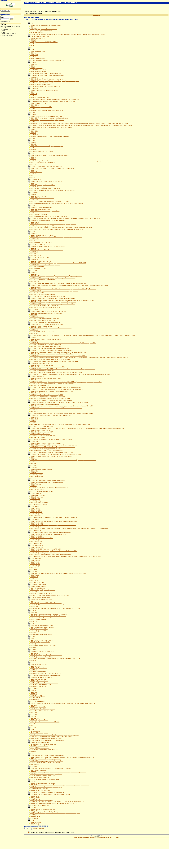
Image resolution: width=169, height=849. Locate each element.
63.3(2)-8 (33, 170)
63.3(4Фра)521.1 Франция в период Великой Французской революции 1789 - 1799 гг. (55, 658)
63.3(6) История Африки (37, 696)
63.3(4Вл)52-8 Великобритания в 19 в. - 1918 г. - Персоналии (48, 616)
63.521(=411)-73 (35, 798)
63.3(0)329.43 (34, 88)
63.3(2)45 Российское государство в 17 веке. (43, 226)
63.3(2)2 (32, 175)
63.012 (32, 23)
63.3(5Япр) (33, 694)
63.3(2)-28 (33, 159)
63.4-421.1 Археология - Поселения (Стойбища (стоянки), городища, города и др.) (54, 735)
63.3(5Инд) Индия (35, 666)
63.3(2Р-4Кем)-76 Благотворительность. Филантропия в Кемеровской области (53, 517)
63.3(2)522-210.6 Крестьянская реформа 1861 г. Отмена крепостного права (52, 298)
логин (2, 15)
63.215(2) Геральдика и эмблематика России (43, 29)
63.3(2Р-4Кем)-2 (35, 508)
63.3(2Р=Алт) (34, 580)
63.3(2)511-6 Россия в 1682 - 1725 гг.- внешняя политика (46, 250)
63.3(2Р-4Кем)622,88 (36, 536)
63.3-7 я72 (33, 727)
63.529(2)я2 (33, 814)
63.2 (31, 27)
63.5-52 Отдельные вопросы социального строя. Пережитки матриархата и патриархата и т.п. (58, 772)
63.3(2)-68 (33, 164)
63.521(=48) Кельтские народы (39, 805)
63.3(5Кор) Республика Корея (39, 681)
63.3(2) (32, 153)
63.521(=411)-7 (34, 796)
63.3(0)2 (32, 66)
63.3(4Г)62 (33, 623)
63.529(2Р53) (34, 818)
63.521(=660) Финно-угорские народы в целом (44, 811)
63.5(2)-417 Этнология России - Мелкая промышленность (47, 755)
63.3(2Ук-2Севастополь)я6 (38, 586)
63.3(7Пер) (33, 712)
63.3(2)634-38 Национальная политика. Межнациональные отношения (51, 439)
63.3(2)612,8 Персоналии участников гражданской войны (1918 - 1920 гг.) (51, 354)
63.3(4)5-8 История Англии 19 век (40, 597)
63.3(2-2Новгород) (35, 493)
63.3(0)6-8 (33, 114)
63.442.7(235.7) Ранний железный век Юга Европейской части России (51, 736)
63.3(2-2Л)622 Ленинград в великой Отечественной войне (47, 480)
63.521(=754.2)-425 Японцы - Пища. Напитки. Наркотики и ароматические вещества (55, 813)
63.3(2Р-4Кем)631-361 (36, 545)
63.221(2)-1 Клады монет (37, 38)
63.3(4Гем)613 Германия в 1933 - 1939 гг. (42, 625)
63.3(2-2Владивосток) (36, 474)
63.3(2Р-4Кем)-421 (35, 515)
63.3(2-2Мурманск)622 (37, 489)
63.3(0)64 (33, 133)
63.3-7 (32, 725)
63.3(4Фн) (33, 647)
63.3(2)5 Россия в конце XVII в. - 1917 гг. (42, 235)
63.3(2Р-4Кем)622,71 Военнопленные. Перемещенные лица (48, 534)
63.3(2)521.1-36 (34, 281)
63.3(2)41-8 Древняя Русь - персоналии (42, 187)
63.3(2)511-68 (34, 252)
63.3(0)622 (33, 129)
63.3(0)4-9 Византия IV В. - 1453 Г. (40, 97)
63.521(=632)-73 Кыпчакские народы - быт (42, 809)
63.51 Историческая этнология (39, 777)
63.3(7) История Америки (37, 701)
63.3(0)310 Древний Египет (38, 71)
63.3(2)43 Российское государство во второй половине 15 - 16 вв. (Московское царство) (56, 203)
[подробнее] (28, 832)
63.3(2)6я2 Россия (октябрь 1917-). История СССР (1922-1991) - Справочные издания (55, 454)
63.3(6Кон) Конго (35, 699)
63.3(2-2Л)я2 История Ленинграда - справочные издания (47, 482)
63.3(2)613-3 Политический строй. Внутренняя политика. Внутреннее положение (54, 361)
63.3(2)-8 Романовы (36, 172)
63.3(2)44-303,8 (34, 222)
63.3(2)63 (33, 421)
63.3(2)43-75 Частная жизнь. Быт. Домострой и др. (45, 211)
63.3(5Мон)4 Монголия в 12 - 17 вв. (40, 684)
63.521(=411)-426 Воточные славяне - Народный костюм (47, 792)
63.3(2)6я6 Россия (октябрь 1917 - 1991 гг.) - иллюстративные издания (51, 456)
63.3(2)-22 (33, 157)
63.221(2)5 (33, 40)
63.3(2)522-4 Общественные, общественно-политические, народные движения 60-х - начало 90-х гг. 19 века (62, 300)
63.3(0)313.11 (34, 77)
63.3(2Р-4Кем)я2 (35, 564)
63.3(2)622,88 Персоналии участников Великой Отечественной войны (51, 400)
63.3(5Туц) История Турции (38, 686)
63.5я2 (32, 820)
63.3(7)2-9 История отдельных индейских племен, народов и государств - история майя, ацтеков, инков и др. (62, 703)
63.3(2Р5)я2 (33, 569)
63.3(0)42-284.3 (34, 105)
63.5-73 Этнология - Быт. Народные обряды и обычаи (46, 774)
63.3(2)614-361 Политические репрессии (42, 370)
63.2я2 (32, 45)
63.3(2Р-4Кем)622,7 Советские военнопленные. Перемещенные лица (50, 532)
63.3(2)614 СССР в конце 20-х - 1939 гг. (41, 365)
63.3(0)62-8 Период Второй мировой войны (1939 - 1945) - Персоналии (51, 127)
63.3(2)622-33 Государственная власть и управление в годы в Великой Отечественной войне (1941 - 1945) (61, 406)
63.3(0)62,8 (33, 122)
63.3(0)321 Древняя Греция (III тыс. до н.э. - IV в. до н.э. (47, 79)
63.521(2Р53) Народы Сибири (39, 788)
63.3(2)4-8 (33, 183)
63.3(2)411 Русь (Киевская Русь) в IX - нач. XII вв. (45, 188)
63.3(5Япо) (33, 692)
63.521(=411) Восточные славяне (40, 790)
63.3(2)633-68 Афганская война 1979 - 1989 (43, 435)
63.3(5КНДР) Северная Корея (39, 679)
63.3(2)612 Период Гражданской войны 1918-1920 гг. (45, 346)
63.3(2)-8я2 (33, 174)
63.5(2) (32, 753)
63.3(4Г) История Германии (38, 619)
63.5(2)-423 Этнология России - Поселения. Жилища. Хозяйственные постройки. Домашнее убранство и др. (62, 757)
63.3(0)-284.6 (34, 55)
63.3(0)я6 (33, 148)
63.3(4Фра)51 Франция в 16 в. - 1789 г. (41, 657)
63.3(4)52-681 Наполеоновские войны (41, 599)
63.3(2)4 (32, 177)
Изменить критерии (38, 828)
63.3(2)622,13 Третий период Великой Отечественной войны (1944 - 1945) (52, 391)
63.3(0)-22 (33, 53)
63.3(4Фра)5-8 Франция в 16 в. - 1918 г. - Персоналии (46, 655)
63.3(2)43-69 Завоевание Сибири (40, 209)
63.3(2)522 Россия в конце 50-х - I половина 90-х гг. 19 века (47, 296)
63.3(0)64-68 (34, 135)
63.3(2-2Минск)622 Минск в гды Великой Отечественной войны (49, 487)
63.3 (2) (32, 49)
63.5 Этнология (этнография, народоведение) (44, 749)
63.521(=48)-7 (34, 807)
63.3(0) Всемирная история (38, 51)
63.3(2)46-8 (33, 233)
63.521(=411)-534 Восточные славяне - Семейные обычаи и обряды (50, 794)
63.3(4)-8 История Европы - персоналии (42, 592)
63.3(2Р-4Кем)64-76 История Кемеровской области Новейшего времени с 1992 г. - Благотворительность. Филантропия (65, 556)
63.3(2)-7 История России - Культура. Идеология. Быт (46, 166)
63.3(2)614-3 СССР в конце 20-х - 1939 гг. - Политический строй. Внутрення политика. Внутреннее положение (62, 369)
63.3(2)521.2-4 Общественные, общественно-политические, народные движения (54, 291)
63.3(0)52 (33, 109)
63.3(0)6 (32, 112)
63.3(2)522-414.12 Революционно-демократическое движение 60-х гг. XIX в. (52, 304)
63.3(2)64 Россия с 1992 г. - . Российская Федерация (45, 443)
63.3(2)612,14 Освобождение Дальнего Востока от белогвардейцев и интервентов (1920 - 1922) (58, 352)
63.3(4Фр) (33, 649)
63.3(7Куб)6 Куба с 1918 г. (38, 707)
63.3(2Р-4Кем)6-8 (35, 527)
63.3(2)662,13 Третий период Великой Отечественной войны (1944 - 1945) (52, 452)
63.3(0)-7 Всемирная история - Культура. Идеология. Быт (47, 60)
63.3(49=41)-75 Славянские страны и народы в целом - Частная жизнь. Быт (52, 605)
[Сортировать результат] (30, 828)
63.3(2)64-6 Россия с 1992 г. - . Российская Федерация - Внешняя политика (52, 447)
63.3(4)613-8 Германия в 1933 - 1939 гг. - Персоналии (46, 603)
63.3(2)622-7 (34, 409)
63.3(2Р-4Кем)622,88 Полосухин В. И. (41, 538)
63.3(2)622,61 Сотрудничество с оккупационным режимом (47, 396)
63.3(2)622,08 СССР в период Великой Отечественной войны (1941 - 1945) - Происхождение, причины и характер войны (66, 382)
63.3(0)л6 (33, 142)
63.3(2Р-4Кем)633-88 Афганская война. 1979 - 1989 (45, 549)
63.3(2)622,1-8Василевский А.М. (39, 385)
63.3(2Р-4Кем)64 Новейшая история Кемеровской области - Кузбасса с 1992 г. (53, 551)
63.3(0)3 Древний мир (36, 68)
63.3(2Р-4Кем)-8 (35, 519)
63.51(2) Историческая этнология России (42, 783)
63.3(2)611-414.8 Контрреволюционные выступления (45, 344)
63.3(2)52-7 (33, 270)
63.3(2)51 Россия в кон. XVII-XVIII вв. (41, 242)
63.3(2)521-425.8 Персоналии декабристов (42, 279)
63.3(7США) (33, 716)
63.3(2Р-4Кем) (34, 506)
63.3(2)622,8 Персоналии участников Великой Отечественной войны (50, 398)
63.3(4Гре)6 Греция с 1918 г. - (39, 629)
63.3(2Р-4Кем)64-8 (35, 558)
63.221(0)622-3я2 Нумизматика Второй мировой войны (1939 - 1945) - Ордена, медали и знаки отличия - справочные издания (67, 34)
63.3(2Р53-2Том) (35, 579)
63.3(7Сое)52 (34, 714)
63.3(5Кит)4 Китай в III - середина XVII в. (42, 677)
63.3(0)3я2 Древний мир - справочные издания (44, 90)
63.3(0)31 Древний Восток (38, 69)
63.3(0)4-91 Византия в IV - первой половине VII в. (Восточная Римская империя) (54, 99)
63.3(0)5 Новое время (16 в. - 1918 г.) (41, 107)
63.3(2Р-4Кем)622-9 (36, 543)
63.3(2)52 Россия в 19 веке (38, 268)
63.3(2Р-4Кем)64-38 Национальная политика (43, 553)
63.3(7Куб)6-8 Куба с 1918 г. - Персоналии (42, 709)
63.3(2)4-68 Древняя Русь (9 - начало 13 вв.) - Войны (46, 181)
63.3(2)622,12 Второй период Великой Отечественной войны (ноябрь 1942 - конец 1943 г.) (56, 389)
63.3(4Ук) (33, 644)
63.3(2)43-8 (33, 213)
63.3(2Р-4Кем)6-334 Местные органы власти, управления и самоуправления (53, 525)
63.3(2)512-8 (34, 259)
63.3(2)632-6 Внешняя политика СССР (41, 432)
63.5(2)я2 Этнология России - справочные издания (45, 762)
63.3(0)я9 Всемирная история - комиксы (42, 151)
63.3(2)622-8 (34, 411)
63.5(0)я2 (33, 751)
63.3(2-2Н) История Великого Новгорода (42, 491)
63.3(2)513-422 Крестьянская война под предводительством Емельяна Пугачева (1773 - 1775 (58, 263)
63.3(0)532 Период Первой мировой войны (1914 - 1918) (46, 110)
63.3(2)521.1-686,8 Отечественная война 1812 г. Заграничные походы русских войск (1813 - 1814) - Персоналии (63, 289)
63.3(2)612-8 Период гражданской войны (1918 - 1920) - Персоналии (50, 359)
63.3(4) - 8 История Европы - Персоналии (42, 590)
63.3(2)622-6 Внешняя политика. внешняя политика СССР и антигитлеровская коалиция (56, 408)
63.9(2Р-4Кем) (34, 824)
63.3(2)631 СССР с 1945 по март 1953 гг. (42, 426)
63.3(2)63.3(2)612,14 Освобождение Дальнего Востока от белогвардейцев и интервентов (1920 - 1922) (60, 424)
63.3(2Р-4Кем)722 (35, 560)
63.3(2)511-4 (33, 248)
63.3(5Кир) (33, 670)
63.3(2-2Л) (33, 478)
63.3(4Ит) (33, 636)
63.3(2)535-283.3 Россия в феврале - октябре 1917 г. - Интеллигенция (50, 328)
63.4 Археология (35, 731)
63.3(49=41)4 (34, 606)
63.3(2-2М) (33, 486)
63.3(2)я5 (33, 463)
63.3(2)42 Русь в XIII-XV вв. (38, 196)
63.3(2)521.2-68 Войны (37, 292)
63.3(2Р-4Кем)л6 (35, 562)
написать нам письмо (6, 35)
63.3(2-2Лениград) (35, 484)
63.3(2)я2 (33, 461)
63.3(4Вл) (33, 610)
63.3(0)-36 (33, 56)
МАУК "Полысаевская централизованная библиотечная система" (93, 837)
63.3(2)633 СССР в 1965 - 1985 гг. (40, 434)
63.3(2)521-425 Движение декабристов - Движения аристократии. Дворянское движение (56, 276)
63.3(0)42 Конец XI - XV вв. (38, 103)
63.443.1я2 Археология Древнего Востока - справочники (47, 740)
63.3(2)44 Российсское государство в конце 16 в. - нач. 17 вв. (48, 216)
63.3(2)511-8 (33, 253)
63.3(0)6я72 (33, 138)
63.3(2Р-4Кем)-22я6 (36, 512)
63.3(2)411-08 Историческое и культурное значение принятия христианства (52, 190)
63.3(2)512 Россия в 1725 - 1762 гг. (40, 257)
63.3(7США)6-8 (34, 718)
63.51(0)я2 (33, 781)
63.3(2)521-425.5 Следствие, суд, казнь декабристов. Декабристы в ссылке (52, 278)
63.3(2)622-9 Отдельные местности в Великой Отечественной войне (50, 415)
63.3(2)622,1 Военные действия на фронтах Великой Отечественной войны (52, 383)
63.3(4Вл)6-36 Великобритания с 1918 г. (42, 618)
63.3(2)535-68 (34, 330)
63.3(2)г (32, 458)
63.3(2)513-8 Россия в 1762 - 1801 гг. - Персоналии (45, 265)
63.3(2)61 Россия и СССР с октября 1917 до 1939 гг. (45, 339)
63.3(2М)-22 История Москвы (39, 502)
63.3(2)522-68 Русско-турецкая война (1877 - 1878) (45, 307)
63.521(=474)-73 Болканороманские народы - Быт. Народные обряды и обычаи (53, 803)
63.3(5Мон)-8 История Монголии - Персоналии (44, 683)
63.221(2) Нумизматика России (39, 36)
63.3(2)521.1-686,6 (35, 287)
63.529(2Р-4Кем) (35, 816)
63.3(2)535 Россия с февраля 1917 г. (41, 326)
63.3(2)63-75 (34, 422)
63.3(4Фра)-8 (34, 653)
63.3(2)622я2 (34, 419)
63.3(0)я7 (33, 149)
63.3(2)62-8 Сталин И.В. (37, 376)
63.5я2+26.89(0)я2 (35, 822)
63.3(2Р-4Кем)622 (35, 530)
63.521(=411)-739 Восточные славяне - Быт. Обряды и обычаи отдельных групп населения (57, 801)
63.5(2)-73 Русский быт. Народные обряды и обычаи (45, 759)
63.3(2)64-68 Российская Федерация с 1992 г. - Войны (46, 448)
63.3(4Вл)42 (33, 612)
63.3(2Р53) (33, 571)
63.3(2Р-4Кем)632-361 (36, 547)
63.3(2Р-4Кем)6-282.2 (36, 523)
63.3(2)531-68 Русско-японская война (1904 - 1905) (45, 318)
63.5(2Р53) (33, 766)
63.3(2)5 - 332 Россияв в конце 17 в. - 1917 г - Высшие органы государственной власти (56, 237)
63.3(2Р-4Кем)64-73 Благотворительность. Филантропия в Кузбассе (50, 554)
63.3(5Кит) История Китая (38, 671)
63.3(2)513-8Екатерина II (37, 266)
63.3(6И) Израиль (35, 697)
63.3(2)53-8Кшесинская (37, 317)
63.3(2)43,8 (33, 205)
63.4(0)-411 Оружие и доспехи (39, 733)
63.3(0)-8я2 (33, 64)
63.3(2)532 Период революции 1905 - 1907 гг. (43, 320)
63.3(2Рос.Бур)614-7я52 (37, 582)
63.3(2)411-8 (33, 192)
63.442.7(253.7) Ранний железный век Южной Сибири (46, 738)
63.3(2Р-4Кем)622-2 (36, 540)
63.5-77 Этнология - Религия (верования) (42, 775)
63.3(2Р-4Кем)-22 (35, 510)
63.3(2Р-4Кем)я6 (35, 566)
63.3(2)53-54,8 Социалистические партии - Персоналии (46, 313)
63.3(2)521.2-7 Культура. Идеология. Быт (42, 294)
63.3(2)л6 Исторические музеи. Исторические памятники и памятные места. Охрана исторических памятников (63, 460)
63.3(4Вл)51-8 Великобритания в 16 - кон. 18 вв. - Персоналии (48, 614)
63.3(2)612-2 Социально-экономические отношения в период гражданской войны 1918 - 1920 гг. (58, 356)
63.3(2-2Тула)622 (35, 499)
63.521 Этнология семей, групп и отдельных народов (46, 787)
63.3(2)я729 (33, 465)
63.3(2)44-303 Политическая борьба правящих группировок (47, 220)
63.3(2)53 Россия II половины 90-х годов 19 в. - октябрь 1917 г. (48, 311)
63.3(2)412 (33, 194)
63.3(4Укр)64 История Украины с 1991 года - (43, 645)
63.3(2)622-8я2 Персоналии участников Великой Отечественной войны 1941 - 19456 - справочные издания (61, 413)
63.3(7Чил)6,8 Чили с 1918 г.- (39, 720)
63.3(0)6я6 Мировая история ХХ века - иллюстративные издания (49, 136)
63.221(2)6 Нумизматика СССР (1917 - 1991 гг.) (44, 42)
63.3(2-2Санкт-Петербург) (37, 495)
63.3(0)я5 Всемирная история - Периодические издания (46, 146)
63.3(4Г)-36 (33, 621)
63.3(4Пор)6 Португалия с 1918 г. (40, 642)
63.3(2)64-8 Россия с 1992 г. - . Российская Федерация (46, 450)
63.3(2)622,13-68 (35, 393)
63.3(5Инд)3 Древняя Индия (38, 668)
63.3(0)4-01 (33, 94)
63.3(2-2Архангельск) (36, 473)
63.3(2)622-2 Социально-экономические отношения (45, 404)
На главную (3, 0)
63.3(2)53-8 (33, 315)
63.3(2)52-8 (33, 272)
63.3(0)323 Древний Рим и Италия (40, 84)
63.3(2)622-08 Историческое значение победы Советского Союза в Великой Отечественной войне (59, 402)
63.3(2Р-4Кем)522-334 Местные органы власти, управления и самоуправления (53, 521)
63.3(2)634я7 (34, 441)
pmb (117, 837)
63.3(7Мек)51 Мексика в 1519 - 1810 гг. (41, 710)
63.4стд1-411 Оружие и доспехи (39, 748)
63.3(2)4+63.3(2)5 (35, 179)
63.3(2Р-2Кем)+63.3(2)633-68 (38, 504)
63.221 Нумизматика (36, 32)
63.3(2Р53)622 (34, 575)
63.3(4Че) (33, 660)
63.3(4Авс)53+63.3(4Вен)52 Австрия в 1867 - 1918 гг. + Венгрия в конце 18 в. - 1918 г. (55, 608)
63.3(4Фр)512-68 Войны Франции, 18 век (42, 651)
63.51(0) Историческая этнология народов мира (44, 779)
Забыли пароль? (5, 21)
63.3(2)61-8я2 (34, 341)
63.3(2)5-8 (33, 240)
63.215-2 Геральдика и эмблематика (41, 30)
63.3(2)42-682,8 (34, 200)
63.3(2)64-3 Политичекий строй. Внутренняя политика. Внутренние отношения (53, 445)
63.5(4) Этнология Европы (38, 770)
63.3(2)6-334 (34, 333)
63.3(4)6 (32, 601)
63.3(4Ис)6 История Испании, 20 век (41, 634)
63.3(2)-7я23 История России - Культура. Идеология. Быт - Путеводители (52, 168)
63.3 (31, 47)
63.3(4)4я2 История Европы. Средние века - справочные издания (49, 595)
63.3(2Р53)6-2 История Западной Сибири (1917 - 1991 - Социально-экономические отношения (58, 573)
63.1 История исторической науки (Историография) (45, 25)
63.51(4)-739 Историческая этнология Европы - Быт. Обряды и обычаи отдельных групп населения (59, 785)
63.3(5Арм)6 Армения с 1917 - (39, 664)
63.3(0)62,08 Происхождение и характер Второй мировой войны (49, 118)
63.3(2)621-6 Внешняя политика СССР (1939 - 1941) (45, 378)
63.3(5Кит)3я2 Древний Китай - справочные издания (45, 675)
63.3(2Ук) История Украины (38, 584)
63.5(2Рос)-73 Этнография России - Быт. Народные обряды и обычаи (50, 768)
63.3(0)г (32, 140)
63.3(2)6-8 (33, 337)
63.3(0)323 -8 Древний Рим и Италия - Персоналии (45, 86)
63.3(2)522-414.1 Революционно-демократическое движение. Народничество (53, 302)
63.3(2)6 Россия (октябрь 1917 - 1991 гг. (42, 331)
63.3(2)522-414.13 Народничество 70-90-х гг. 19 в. (45, 305)
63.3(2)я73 (33, 467)
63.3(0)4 (32, 92)
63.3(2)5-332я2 (34, 239)
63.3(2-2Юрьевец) (35, 500)
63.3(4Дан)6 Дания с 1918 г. (38, 631)
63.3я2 (32, 729)
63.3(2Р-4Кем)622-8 (36, 541)
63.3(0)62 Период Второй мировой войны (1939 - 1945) (46, 116)
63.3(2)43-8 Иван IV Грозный (38, 214)
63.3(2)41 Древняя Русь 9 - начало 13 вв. (42, 185)
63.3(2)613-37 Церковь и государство (41, 363)
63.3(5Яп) (33, 690)
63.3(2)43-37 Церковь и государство (41, 207)
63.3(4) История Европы (37, 588)
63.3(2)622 (33, 380)
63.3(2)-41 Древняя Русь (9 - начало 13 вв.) (43, 162)
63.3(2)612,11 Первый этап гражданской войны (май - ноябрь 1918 (49, 348)
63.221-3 (32, 43)
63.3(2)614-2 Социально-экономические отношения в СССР (47, 367)
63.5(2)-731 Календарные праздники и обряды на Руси (46, 761)
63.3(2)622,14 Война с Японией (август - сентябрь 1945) (46, 395)
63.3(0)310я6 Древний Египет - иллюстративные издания (47, 75)
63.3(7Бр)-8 (33, 705)
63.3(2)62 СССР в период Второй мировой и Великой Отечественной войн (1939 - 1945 (56, 372)
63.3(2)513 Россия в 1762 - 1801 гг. (40, 261)
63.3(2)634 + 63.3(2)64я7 (37, 437)
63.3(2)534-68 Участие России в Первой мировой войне (46, 324)
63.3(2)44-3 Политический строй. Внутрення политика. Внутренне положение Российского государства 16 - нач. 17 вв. (65, 218)
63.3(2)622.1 (34, 417)
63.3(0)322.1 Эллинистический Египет (41, 83)
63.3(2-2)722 (34, 471)
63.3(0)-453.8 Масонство (37, 58)
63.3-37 (32, 723)
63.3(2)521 (33, 274)
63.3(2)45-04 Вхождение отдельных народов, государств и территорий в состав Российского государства (61, 227)
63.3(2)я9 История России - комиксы (41, 469)
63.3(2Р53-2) (34, 577)
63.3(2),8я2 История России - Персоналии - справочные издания (49, 155)
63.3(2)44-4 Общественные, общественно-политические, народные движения (53, 224)
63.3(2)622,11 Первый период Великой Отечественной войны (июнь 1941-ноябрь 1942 (55, 387)
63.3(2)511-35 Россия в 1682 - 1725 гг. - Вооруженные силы (47, 246)
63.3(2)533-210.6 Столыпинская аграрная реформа (45, 322)
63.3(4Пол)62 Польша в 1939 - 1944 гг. (41, 640)
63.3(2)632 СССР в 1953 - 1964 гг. (40, 430)
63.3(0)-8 (33, 62)
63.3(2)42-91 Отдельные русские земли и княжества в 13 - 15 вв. (49, 201)
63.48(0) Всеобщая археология (39, 742)
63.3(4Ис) (33, 632)
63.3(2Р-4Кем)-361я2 (36, 514)
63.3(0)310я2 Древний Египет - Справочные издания (45, 73)
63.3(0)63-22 (34, 131)
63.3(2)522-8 (34, 309)
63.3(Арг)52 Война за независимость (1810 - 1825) (45, 722)
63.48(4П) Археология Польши (39, 746)
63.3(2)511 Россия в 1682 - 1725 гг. (40, 244)
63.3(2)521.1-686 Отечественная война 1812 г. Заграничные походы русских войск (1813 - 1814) (58, 283)
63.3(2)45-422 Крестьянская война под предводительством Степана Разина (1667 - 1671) (56, 229)
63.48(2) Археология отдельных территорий (43, 744)
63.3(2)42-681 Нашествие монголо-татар (42, 198)
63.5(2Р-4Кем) (34, 764)
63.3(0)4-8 (33, 96)
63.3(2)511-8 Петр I (35, 255)
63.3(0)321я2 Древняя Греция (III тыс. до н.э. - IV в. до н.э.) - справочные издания (54, 81)
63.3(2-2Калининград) (36, 476)
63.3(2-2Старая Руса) (36, 497)
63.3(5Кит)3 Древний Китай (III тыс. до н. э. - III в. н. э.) (46, 673)
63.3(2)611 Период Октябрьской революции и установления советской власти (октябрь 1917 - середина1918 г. (63, 343)
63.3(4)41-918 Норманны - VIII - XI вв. (41, 593)
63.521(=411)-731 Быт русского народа (41, 800)
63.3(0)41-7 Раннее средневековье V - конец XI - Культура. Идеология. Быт (52, 101)
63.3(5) (32, 662)
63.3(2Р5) (33, 567)
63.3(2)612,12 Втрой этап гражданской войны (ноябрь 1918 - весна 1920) (51, 350)
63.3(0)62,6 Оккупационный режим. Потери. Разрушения (47, 120)
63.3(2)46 (33, 231)
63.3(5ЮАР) (33, 688)
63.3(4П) (32, 638)
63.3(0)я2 (33, 144)
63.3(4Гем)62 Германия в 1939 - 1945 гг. (42, 627)
